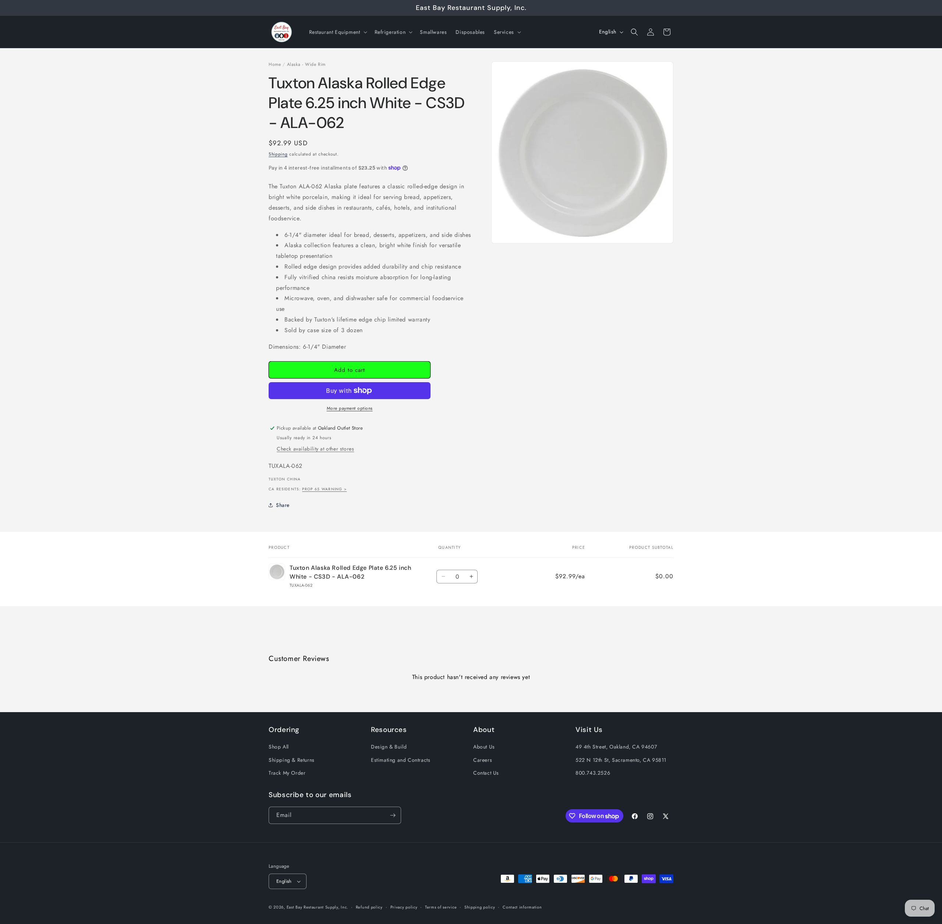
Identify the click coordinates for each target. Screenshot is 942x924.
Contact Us (486, 772)
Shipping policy (479, 907)
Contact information (522, 907)
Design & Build (389, 746)
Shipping (278, 154)
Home (275, 64)
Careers (482, 760)
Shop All (279, 746)
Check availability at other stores (315, 448)
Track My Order (287, 772)
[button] (337, 32)
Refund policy (369, 907)
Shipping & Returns (292, 760)
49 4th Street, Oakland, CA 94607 (616, 746)
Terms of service (441, 907)
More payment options (350, 408)
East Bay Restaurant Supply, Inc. (317, 907)
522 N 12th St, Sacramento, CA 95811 (621, 760)
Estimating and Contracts (400, 760)
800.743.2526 (593, 772)
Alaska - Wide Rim (306, 64)
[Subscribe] (393, 815)
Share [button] (283, 505)
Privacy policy (404, 907)
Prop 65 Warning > (324, 489)
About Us (484, 746)
